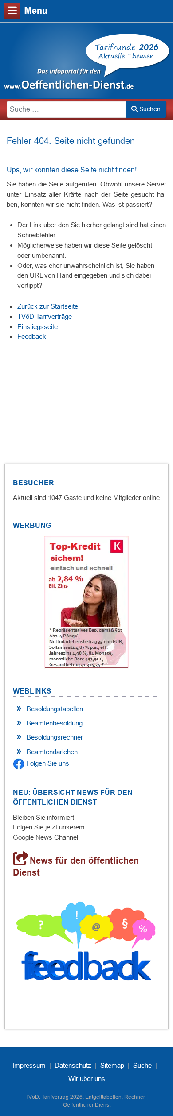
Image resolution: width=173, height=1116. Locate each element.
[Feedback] (86, 944)
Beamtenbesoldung (55, 723)
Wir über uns (86, 1078)
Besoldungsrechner (55, 737)
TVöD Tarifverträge (44, 316)
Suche (142, 1065)
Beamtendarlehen (52, 752)
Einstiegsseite (37, 326)
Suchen (149, 108)
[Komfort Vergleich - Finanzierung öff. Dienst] (86, 601)
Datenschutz (73, 1065)
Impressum (29, 1065)
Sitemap (112, 1065)
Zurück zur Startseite (47, 306)
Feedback (31, 336)
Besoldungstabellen (55, 709)
